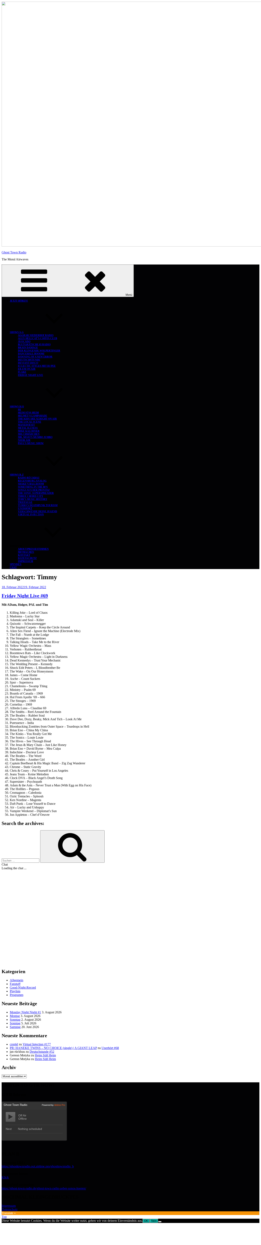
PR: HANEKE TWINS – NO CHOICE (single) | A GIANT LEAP (53, 1048)
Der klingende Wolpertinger (39, 350)
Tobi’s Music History (32, 499)
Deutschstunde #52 (42, 1051)
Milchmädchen (29, 434)
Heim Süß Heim (28, 412)
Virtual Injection (31, 514)
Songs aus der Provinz (34, 490)
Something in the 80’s (33, 487)
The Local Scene (29, 421)
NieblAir (24, 440)
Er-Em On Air (26, 369)
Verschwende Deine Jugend (37, 511)
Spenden (15, 564)
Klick (5, 1177)
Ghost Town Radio (14, 252)
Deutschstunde (29, 359)
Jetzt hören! (19, 300)
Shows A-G (17, 332)
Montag (15, 1016)
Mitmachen (26, 552)
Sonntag (15, 1019)
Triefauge (25, 502)
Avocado (24, 341)
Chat (13, 567)
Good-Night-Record (23, 987)
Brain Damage (28, 347)
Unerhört (25, 508)
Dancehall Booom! (31, 353)
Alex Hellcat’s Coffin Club (37, 338)
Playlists (15, 991)
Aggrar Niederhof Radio (35, 335)
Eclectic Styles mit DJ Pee (37, 366)
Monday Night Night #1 (25, 1012)
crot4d (14, 1044)
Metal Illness (28, 428)
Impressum (25, 561)
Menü (129, 294)
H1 (19, 409)
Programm (16, 995)
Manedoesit (26, 425)
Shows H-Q (17, 406)
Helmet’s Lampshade (32, 415)
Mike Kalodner (29, 431)
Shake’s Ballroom (31, 483)
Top (4, 1216)
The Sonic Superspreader (36, 493)
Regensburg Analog (32, 480)
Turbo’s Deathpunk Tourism (38, 505)
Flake (22, 372)
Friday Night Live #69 (25, 595)
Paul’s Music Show (31, 443)
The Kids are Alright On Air (37, 418)
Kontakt (24, 555)
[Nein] (159, 1221)
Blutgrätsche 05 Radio (34, 344)
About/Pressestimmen (33, 549)
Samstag (15, 1027)
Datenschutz (27, 558)
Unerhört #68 (110, 1048)
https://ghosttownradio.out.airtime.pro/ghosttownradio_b (38, 1166)
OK (146, 1220)
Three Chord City (30, 496)
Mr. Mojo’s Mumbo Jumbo (35, 437)
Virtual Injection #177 (37, 1044)
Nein (154, 1220)
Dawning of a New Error (35, 356)
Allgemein (16, 980)
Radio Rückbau (29, 477)
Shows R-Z (17, 474)
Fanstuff (15, 984)
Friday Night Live (30, 375)
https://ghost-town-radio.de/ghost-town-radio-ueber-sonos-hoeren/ (44, 1188)
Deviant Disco (28, 362)
